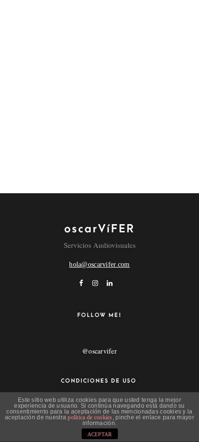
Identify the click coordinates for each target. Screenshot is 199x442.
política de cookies (90, 417)
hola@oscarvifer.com (99, 264)
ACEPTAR (99, 434)
